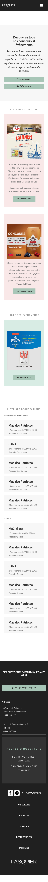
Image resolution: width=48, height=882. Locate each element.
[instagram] (17, 793)
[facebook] (10, 793)
